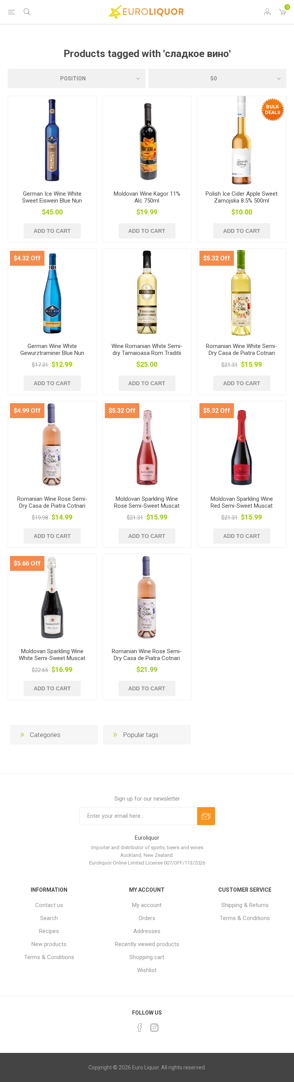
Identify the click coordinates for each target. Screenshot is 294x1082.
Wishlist (147, 970)
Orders (147, 918)
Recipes (49, 931)
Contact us (49, 905)
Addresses (146, 931)
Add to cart (52, 231)
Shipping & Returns (245, 905)
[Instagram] (154, 1028)
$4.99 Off (27, 410)
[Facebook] (140, 1028)
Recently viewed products (147, 944)
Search (49, 918)
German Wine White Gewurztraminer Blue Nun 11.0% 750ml (52, 353)
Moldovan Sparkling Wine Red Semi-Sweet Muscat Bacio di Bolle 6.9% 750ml (241, 505)
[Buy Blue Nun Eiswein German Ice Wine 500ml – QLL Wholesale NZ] (52, 140)
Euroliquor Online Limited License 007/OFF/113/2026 (147, 863)
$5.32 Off (216, 258)
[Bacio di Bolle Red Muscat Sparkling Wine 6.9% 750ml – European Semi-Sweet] (242, 445)
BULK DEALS (272, 109)
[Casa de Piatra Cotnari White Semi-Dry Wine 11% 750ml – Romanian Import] (242, 293)
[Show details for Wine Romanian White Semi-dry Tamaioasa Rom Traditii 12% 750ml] (147, 293)
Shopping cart (146, 957)
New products (49, 944)
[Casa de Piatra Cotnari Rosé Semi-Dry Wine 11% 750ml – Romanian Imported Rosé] (52, 445)
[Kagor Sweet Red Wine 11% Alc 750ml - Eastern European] (147, 140)
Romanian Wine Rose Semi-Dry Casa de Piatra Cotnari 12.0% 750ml (52, 505)
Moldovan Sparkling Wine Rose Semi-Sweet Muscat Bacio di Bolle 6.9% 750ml (147, 505)
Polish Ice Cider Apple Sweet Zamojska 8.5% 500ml (242, 197)
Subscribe (206, 816)
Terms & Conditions (49, 957)
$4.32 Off (27, 258)
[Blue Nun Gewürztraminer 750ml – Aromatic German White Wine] (52, 293)
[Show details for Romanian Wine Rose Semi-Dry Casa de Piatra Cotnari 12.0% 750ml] (147, 598)
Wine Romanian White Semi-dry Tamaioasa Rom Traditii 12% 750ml (147, 353)
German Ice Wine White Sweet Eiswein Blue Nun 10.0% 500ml (52, 200)
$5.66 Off (27, 563)
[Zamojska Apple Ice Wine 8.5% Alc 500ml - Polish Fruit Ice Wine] (242, 140)
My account (147, 905)
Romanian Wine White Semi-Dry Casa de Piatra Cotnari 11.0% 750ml (241, 353)
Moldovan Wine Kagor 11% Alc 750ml (147, 197)
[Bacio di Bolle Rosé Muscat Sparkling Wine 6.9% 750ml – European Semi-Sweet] (147, 445)
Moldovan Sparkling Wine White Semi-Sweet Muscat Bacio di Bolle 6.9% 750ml (52, 658)
